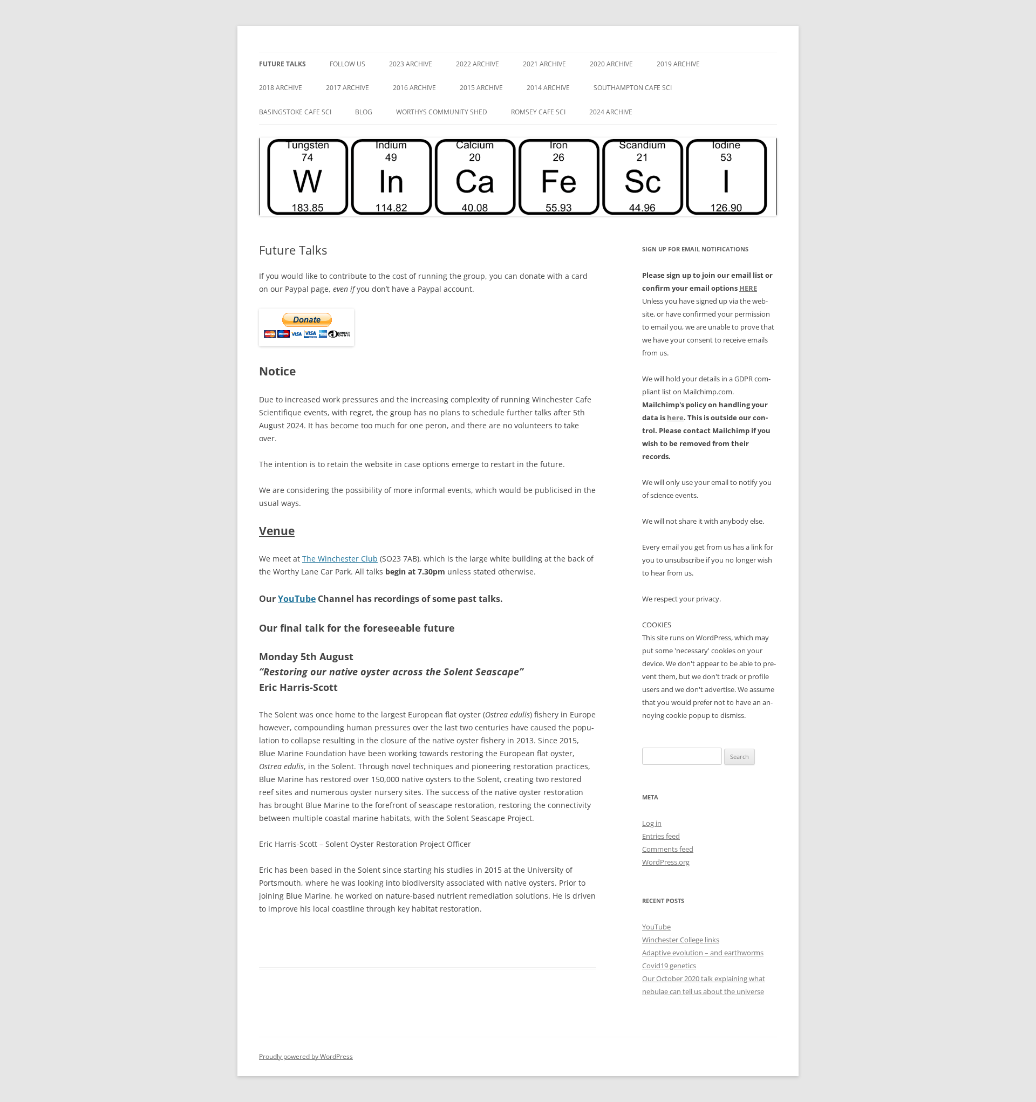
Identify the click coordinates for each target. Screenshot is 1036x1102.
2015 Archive (481, 87)
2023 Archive (410, 64)
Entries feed (661, 836)
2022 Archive (477, 64)
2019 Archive (678, 64)
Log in (652, 823)
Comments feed (667, 849)
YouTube (297, 599)
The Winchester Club (340, 558)
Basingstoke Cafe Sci (295, 112)
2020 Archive (611, 64)
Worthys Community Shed (441, 112)
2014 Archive (548, 87)
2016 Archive (414, 87)
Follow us (347, 64)
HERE (748, 288)
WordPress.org (666, 862)
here (675, 417)
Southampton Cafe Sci (633, 87)
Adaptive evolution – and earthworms (703, 952)
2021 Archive (544, 64)
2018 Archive (280, 87)
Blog (363, 112)
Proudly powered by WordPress (306, 1056)
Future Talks (282, 64)
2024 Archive (610, 112)
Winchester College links (680, 939)
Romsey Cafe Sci (538, 112)
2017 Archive (347, 87)
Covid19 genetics (669, 965)
